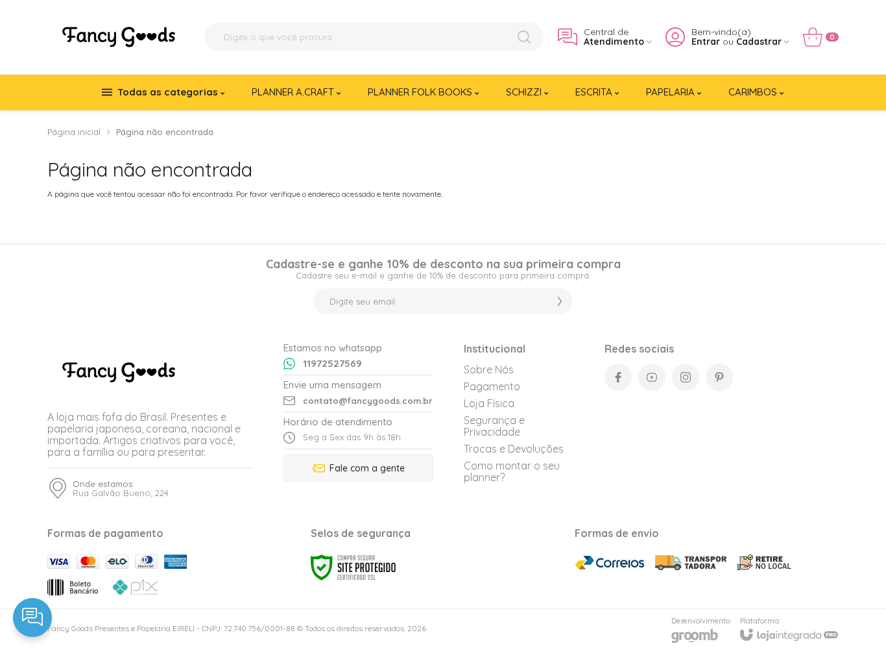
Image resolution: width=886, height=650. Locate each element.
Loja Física (489, 403)
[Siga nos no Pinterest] (719, 377)
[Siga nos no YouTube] (651, 377)
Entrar (705, 42)
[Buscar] (524, 37)
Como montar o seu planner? (512, 471)
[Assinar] (560, 301)
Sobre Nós (489, 369)
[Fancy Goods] (118, 37)
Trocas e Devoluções (514, 448)
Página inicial (74, 132)
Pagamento (492, 386)
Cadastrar (759, 42)
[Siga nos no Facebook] (618, 377)
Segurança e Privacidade (494, 426)
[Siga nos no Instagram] (685, 377)
